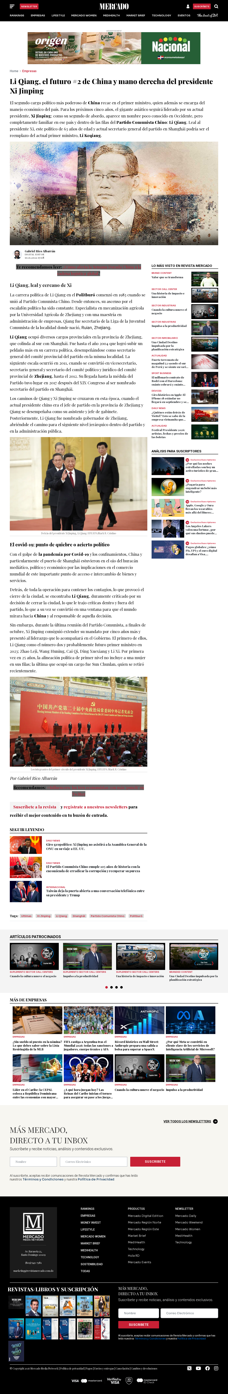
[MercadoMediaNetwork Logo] (33, 1226)
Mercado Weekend (189, 1222)
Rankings (17, 15)
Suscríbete (201, 6)
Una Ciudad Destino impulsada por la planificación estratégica (168, 345)
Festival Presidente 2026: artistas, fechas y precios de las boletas (170, 433)
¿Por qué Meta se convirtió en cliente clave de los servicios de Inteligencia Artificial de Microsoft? (190, 1045)
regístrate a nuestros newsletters (96, 806)
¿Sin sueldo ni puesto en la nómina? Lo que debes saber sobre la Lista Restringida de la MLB (37, 1045)
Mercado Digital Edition (145, 1216)
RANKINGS (87, 1208)
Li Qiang (61, 916)
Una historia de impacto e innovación (140, 976)
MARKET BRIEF (90, 1243)
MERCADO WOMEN (93, 1236)
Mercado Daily (185, 1216)
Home (14, 71)
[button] (106, 987)
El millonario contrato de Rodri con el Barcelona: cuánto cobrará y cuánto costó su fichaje (168, 383)
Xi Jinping (43, 916)
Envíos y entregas (104, 1368)
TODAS (85, 1271)
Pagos (89, 1368)
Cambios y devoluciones (144, 1368)
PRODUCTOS (136, 1208)
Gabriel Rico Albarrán (40, 251)
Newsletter (29, 6)
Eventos (184, 15)
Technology (161, 15)
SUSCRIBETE (155, 1161)
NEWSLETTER (184, 1208)
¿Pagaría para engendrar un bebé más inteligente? (201, 488)
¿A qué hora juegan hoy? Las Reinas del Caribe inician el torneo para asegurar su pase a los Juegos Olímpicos (88, 1095)
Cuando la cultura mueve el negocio (33, 976)
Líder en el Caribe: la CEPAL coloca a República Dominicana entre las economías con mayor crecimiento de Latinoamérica (34, 1095)
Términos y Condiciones (43, 1179)
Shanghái (79, 916)
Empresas (38, 15)
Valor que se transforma (167, 277)
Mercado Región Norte (144, 1222)
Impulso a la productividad (169, 326)
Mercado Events (139, 1262)
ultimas (26, 916)
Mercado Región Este (143, 1229)
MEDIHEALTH (89, 1250)
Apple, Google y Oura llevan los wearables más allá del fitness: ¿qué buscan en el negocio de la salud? (200, 512)
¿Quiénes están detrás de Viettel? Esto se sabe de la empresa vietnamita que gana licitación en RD (168, 418)
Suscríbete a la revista (34, 806)
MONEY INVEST (91, 1222)
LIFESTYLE (88, 1229)
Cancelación (122, 1368)
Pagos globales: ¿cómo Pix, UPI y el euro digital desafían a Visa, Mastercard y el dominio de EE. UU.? (202, 554)
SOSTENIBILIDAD (92, 1264)
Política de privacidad (72, 1368)
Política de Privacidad (96, 1179)
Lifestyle (58, 15)
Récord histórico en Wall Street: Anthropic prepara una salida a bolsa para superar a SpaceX (137, 1045)
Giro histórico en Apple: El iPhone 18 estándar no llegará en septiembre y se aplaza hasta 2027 (169, 400)
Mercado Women (84, 15)
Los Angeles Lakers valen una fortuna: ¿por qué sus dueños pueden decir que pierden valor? (201, 533)
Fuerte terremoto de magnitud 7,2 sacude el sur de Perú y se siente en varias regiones (170, 365)
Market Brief (135, 15)
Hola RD (133, 1256)
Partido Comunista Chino (107, 916)
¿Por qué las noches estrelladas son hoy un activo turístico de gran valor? (201, 469)
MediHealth (111, 15)
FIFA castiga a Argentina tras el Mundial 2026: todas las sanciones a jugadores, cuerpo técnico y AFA (88, 1045)
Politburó (136, 916)
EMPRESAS (88, 1215)
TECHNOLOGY (90, 1257)
